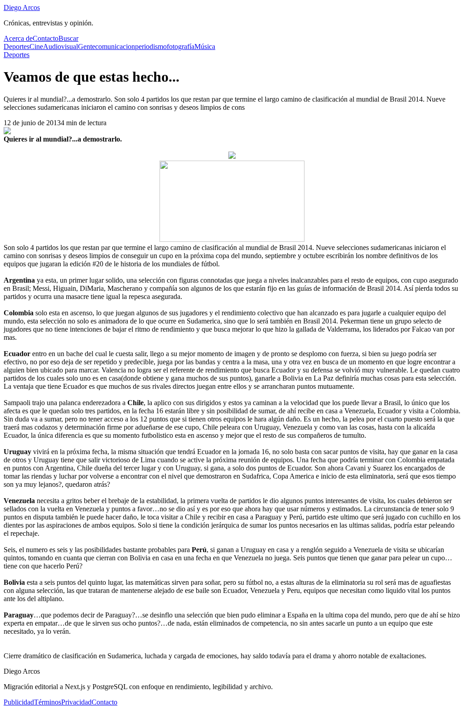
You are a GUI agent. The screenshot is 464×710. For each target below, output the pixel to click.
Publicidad (19, 702)
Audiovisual (60, 46)
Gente (86, 46)
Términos (47, 702)
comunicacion (115, 46)
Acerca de (18, 38)
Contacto (45, 38)
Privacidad (76, 702)
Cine (36, 46)
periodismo (151, 46)
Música (204, 46)
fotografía (180, 46)
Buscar (68, 38)
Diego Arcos (22, 7)
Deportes (16, 46)
